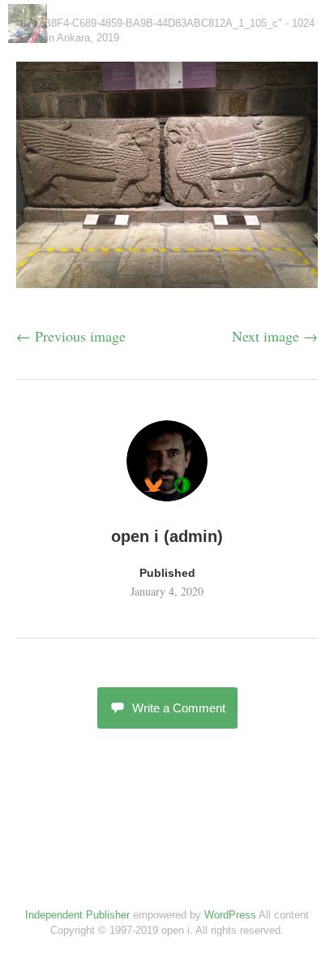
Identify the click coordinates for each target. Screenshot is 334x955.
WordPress (230, 915)
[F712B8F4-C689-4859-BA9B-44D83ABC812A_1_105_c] (167, 282)
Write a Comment (178, 708)
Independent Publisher (77, 915)
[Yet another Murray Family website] (27, 37)
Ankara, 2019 (88, 38)
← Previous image (71, 336)
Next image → (275, 336)
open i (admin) (167, 536)
